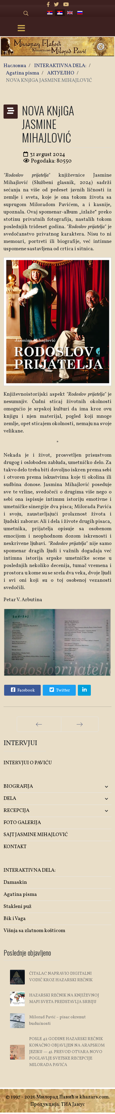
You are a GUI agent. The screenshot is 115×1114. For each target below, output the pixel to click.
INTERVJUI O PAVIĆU (28, 763)
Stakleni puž (18, 906)
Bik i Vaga (15, 918)
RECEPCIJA (16, 810)
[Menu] (21, 28)
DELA (10, 798)
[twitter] (56, 4)
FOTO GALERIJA (22, 822)
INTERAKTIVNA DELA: (30, 870)
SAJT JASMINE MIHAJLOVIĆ (36, 834)
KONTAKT (15, 846)
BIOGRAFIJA (18, 786)
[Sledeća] (79, 724)
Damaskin (15, 882)
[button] (93, 787)
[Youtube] (66, 4)
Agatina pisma (20, 894)
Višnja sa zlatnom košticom (34, 930)
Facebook (26, 690)
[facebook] (48, 4)
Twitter (62, 690)
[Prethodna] (39, 724)
